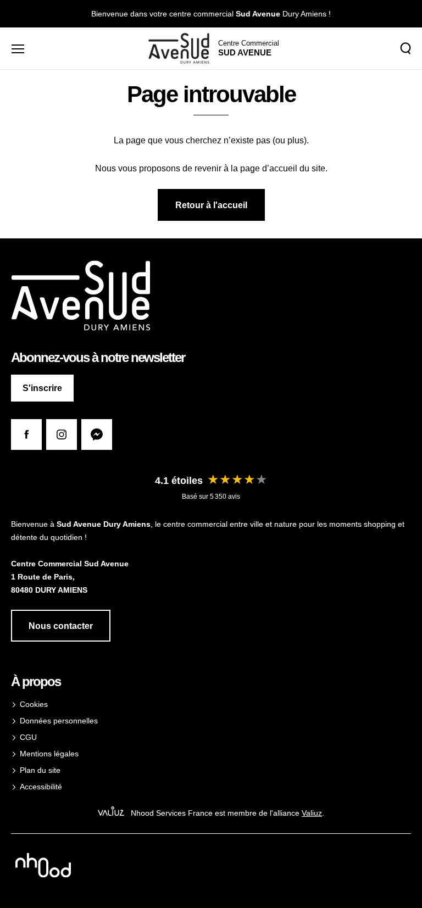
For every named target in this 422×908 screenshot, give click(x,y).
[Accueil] (178, 48)
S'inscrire (42, 388)
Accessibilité (41, 786)
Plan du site (40, 770)
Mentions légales (49, 753)
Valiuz (312, 813)
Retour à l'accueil (211, 205)
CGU (28, 737)
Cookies (34, 704)
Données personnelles (59, 720)
